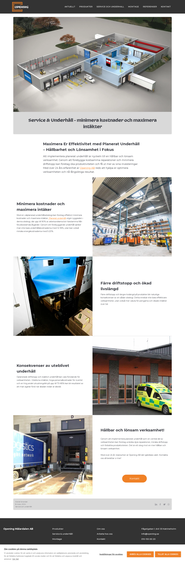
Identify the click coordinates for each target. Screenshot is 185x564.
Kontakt (134, 478)
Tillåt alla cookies (168, 554)
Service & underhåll (62, 534)
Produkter (58, 529)
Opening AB (87, 167)
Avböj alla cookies (140, 554)
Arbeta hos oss (105, 534)
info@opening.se (150, 534)
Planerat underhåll (57, 218)
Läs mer (15, 559)
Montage (57, 539)
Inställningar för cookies (111, 554)
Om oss (101, 529)
